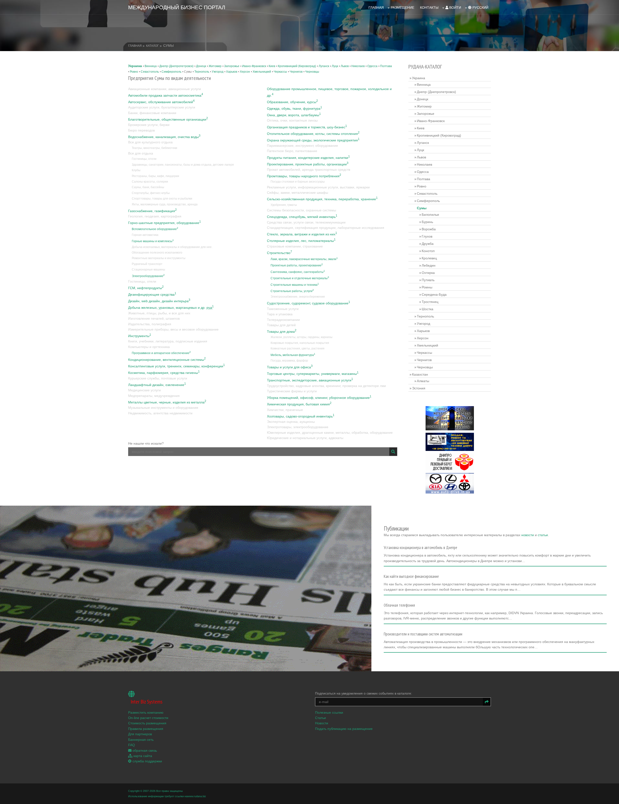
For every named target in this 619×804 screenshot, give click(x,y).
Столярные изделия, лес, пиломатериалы (301, 241)
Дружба (428, 244)
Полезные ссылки (329, 712)
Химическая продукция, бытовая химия (299, 404)
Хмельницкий (262, 71)
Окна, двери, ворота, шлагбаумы (294, 115)
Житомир (215, 66)
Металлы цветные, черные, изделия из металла (167, 402)
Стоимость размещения (147, 723)
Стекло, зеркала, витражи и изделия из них (302, 234)
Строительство (279, 253)
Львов (345, 66)
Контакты (429, 7)
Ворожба (429, 229)
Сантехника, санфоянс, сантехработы (298, 272)
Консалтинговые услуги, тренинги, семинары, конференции (176, 366)
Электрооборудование (148, 276)
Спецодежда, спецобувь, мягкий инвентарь (302, 217)
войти (454, 7)
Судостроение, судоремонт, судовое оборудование (308, 303)
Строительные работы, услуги (292, 291)
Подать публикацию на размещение (344, 729)
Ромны (427, 287)
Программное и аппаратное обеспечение (161, 353)
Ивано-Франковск (254, 66)
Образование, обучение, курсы (292, 102)
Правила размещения (145, 729)
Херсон (245, 71)
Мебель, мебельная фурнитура (293, 355)
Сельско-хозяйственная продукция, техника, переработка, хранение (322, 199)
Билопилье (430, 214)
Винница (151, 66)
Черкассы (280, 71)
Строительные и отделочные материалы (300, 278)
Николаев (358, 66)
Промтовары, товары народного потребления (304, 176)
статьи (543, 535)
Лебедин (428, 265)
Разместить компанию (145, 712)
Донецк (201, 66)
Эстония (418, 388)
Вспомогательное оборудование (155, 229)
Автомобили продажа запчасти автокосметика (165, 95)
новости (527, 535)
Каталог (152, 45)
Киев (272, 66)
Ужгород (217, 71)
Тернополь (201, 71)
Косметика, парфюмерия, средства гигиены (164, 373)
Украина (135, 66)
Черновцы (312, 71)
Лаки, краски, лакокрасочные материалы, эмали (304, 259)
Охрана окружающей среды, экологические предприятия (313, 140)
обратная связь (144, 750)
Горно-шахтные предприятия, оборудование (164, 223)
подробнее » (396, 562)
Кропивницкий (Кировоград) (297, 66)
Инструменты (139, 336)
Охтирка (428, 273)
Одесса (372, 66)
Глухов (427, 236)
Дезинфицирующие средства (152, 294)
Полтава (386, 66)
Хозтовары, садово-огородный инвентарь (300, 416)
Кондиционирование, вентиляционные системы (167, 360)
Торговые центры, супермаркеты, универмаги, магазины (313, 374)
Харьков (231, 71)
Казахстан (420, 374)
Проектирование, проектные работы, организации (307, 164)
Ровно (134, 71)
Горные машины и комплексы (153, 241)
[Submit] (393, 452)
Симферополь (171, 71)
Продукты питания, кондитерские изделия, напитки (308, 158)
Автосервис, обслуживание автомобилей (161, 102)
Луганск (324, 66)
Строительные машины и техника (295, 284)
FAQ (131, 745)
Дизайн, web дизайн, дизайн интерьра (159, 301)
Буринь (427, 222)
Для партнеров (140, 734)
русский (480, 7)
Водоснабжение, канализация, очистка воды (164, 137)
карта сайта (142, 756)
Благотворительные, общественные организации (168, 119)
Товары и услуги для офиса (290, 367)
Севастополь (150, 71)
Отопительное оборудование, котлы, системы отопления (313, 134)
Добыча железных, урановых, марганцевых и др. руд (171, 307)
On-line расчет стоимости (148, 718)
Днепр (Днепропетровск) (176, 66)
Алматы (423, 381)
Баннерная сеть (141, 740)
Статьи (320, 718)
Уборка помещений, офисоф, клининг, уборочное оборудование (319, 398)
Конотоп (428, 251)
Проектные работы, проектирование (297, 265)
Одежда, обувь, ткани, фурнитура (294, 108)
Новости (321, 723)
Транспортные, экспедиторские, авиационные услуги (310, 380)
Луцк (335, 66)
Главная (376, 7)
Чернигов (296, 71)
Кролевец (429, 258)
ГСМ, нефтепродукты (146, 288)
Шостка (427, 309)
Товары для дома (281, 331)
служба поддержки (147, 761)
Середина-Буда (434, 294)
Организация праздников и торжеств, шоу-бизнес (307, 127)
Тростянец (430, 302)
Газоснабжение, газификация (152, 211)
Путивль (428, 280)
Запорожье (231, 66)
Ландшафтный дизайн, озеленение (157, 385)
